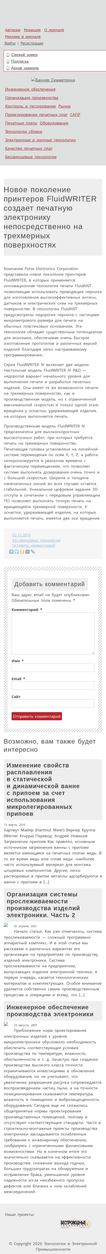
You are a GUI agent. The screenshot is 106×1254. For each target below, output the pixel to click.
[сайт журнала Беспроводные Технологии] (75, 1224)
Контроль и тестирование (30, 106)
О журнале (54, 30)
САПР (75, 114)
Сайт (16, 696)
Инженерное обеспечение (30, 89)
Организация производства (31, 97)
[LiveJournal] (33, 551)
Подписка (20, 61)
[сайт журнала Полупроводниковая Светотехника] (34, 1224)
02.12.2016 (21, 535)
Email (18, 679)
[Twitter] (17, 551)
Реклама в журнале (23, 36)
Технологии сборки (23, 131)
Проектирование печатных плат (36, 114)
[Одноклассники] (22, 551)
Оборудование (54, 122)
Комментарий (27, 609)
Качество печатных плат (28, 148)
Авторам (12, 30)
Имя (18, 661)
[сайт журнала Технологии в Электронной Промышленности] (86, 1214)
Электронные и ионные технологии (40, 139)
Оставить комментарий (33, 545)
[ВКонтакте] (11, 551)
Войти (10, 43)
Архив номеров (25, 68)
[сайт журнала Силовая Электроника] (53, 1214)
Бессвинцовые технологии (31, 156)
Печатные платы (21, 122)
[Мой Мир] (27, 551)
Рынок (64, 106)
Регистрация (32, 43)
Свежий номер (24, 54)
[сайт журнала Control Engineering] (18, 1234)
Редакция (32, 30)
